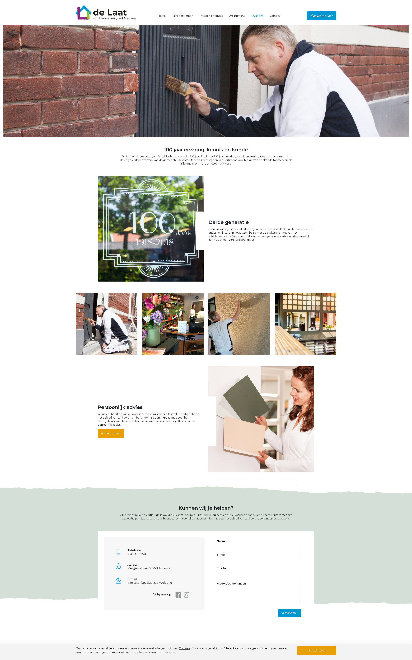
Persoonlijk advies (211, 15)
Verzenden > (289, 612)
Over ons (257, 15)
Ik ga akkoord (317, 650)
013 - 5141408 (136, 554)
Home (162, 15)
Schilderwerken (183, 15)
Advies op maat (111, 433)
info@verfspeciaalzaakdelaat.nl (150, 583)
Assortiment (237, 15)
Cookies (184, 648)
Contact (275, 15)
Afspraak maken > (321, 15)
